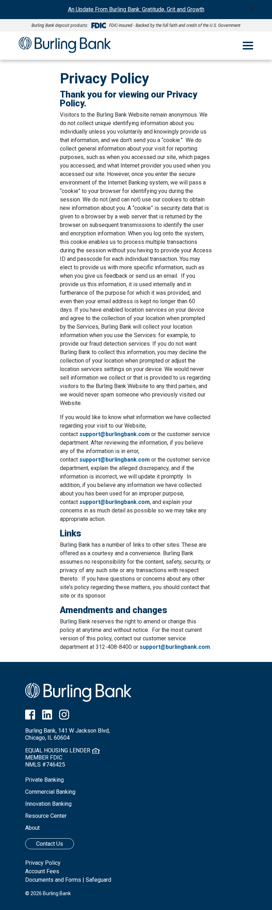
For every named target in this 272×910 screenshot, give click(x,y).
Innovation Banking (48, 803)
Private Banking (44, 779)
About (32, 827)
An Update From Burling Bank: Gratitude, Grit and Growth (136, 9)
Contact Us (49, 843)
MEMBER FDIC (43, 757)
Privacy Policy (43, 862)
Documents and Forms (53, 879)
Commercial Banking (50, 791)
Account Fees (42, 871)
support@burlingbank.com (114, 434)
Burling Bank (65, 45)
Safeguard (98, 879)
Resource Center (46, 815)
